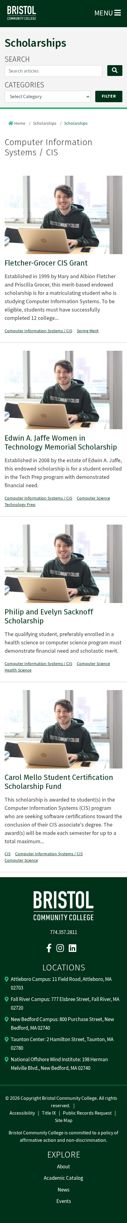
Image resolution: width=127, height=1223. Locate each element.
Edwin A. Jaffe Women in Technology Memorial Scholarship (61, 442)
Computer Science (93, 498)
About (63, 1166)
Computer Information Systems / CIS (38, 331)
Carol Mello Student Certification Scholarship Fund (59, 782)
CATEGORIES (24, 85)
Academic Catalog (63, 1178)
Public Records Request (87, 1113)
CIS (7, 854)
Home (19, 123)
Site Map (63, 1120)
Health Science (18, 670)
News (63, 1190)
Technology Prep (20, 505)
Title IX (49, 1113)
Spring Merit (88, 331)
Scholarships (44, 123)
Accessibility (22, 1113)
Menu (104, 13)
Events (63, 1201)
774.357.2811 (63, 932)
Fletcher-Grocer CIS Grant (46, 263)
